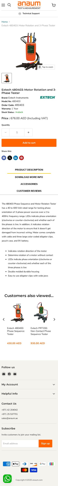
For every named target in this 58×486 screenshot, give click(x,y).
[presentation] (4, 319)
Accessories (29, 184)
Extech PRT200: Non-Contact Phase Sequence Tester (41, 331)
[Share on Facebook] (4, 158)
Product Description (29, 169)
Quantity (6, 125)
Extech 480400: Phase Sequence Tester (15, 331)
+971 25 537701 (10, 414)
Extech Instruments (18, 97)
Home (5, 21)
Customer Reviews (29, 191)
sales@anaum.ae (10, 418)
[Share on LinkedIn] (15, 158)
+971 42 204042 (10, 409)
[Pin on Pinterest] (21, 158)
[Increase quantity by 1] (28, 132)
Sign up (45, 443)
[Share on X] (9, 158)
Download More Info (29, 177)
